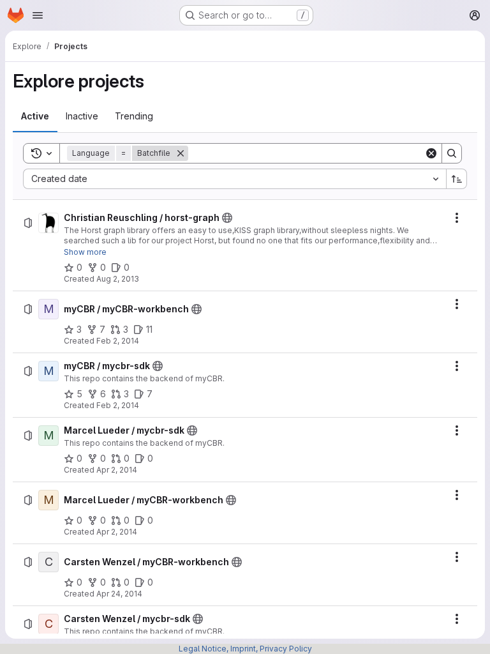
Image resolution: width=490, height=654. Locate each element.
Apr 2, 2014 (116, 470)
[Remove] (180, 153)
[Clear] (431, 153)
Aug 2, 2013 (117, 279)
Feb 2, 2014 (117, 341)
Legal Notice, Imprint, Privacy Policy (245, 648)
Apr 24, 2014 (119, 593)
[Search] (452, 153)
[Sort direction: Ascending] (457, 179)
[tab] (35, 116)
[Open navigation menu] (37, 15)
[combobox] (234, 179)
